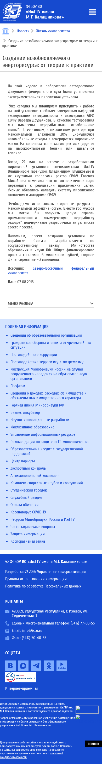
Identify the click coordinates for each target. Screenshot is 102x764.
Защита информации (27, 534)
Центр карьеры (22, 461)
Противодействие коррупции (33, 354)
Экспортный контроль (28, 468)
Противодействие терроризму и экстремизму (46, 362)
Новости (23, 31)
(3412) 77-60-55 (83, 623)
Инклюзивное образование (32, 427)
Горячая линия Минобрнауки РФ (37, 405)
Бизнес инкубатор (25, 412)
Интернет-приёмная (21, 688)
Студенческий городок (28, 490)
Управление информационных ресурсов (42, 434)
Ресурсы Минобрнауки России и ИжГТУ (42, 519)
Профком (17, 386)
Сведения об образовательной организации (46, 335)
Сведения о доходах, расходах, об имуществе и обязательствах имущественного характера (48, 395)
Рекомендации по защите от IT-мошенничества (49, 441)
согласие (41, 749)
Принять (93, 743)
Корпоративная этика (27, 541)
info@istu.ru (32, 630)
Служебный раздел (26, 497)
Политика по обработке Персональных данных (43, 586)
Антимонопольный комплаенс (35, 475)
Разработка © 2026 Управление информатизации (45, 571)
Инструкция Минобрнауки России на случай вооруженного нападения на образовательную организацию (48, 374)
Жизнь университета (53, 31)
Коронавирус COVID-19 (28, 512)
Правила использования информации (36, 579)
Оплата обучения (24, 504)
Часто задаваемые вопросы (32, 526)
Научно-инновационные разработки (39, 419)
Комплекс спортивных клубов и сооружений (46, 483)
